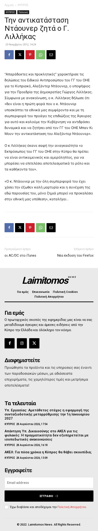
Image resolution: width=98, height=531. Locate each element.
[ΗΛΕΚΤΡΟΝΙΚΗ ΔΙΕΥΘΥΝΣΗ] (51, 54)
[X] (19, 54)
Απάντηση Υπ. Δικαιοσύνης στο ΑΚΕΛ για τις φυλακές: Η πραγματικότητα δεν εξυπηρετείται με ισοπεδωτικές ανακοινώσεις (47, 435)
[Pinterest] (30, 54)
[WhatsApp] (40, 54)
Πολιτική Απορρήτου (71, 507)
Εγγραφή (46, 496)
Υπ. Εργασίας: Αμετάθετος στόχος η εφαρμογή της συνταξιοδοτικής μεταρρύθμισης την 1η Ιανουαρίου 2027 (47, 414)
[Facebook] (9, 54)
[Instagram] (22, 343)
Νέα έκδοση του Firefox (75, 255)
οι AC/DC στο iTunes (20, 255)
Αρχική (9, 5)
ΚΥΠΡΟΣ (23, 5)
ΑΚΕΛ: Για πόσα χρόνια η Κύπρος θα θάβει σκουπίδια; (48, 452)
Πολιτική (23, 12)
